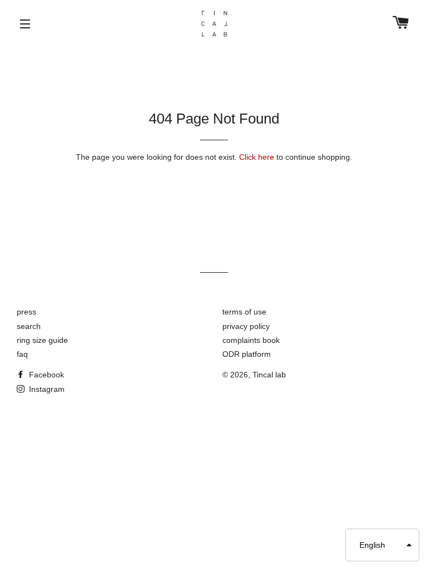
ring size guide (42, 340)
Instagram (46, 389)
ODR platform (246, 354)
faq (22, 354)
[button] (382, 545)
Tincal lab (269, 374)
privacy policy (246, 326)
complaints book (251, 340)
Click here (256, 157)
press (26, 311)
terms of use (244, 311)
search (29, 326)
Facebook (45, 374)
